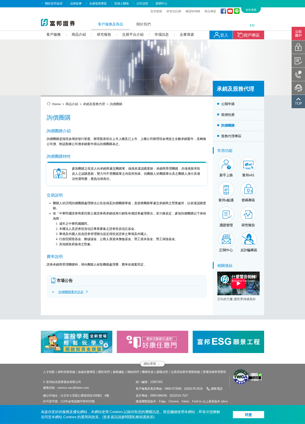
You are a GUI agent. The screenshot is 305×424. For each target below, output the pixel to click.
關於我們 (104, 372)
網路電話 (217, 388)
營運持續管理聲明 (214, 372)
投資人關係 (121, 3)
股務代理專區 (231, 136)
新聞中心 (161, 3)
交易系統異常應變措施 (185, 372)
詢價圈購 (228, 125)
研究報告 (104, 34)
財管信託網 (174, 11)
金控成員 (251, 9)
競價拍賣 (228, 114)
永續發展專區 (98, 3)
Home (56, 104)
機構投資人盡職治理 (155, 372)
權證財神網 (193, 11)
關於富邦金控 (54, 3)
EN (252, 25)
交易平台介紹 (133, 34)
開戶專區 (252, 35)
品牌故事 (76, 3)
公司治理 (142, 3)
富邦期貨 (156, 11)
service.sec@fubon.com (73, 387)
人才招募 (49, 372)
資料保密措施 (66, 372)
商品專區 (210, 11)
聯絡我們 (133, 372)
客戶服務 (53, 34)
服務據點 (118, 372)
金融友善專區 (86, 372)
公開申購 (228, 104)
